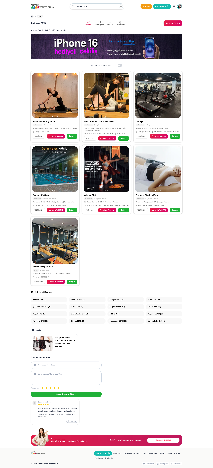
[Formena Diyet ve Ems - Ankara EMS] (158, 179)
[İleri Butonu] (35, 95)
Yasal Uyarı (99, 458)
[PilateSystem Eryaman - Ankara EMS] (55, 106)
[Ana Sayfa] (42, 6)
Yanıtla (73, 421)
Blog (144, 453)
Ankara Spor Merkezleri (132, 453)
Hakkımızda (117, 453)
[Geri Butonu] (75, 95)
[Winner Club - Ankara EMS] (106, 179)
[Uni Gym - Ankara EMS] (158, 106)
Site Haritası (109, 458)
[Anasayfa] (32, 16)
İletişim (72, 136)
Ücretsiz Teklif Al (56, 136)
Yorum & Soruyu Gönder (66, 394)
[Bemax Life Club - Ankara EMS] (55, 179)
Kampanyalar (153, 453)
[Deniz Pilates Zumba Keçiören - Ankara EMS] (106, 106)
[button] (97, 6)
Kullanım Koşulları (174, 453)
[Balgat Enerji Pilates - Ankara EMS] (55, 251)
